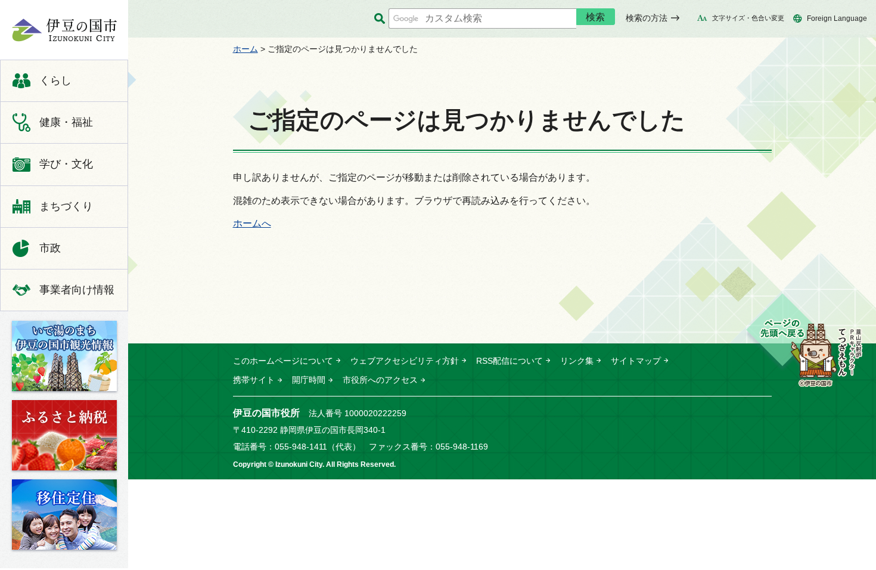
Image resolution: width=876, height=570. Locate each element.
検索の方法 (646, 18)
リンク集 (577, 360)
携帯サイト (254, 380)
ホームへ (252, 223)
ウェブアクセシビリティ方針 (404, 360)
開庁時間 (308, 380)
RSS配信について (509, 360)
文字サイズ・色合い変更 (748, 17)
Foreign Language (837, 18)
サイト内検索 (379, 19)
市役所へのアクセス (380, 380)
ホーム (245, 49)
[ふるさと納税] (64, 435)
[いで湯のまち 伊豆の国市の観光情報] (64, 356)
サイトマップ (636, 360)
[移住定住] (64, 514)
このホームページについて (283, 360)
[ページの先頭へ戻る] (804, 340)
